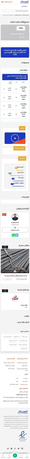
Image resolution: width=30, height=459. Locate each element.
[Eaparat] (8, 448)
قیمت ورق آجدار (24, 348)
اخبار (17, 381)
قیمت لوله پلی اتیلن (7, 336)
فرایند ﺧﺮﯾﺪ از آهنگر (9, 366)
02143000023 (8, 2)
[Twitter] (18, 448)
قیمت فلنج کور (16, 336)
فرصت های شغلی (14, 384)
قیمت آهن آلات (25, 15)
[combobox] (15, 10)
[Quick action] (15, 455)
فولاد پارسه (24, 305)
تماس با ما (25, 381)
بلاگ (17, 378)
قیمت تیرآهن (24, 336)
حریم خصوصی (24, 384)
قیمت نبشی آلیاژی (13, 344)
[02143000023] (2, 2)
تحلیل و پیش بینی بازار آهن (22, 369)
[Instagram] (15, 448)
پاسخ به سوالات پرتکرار (9, 363)
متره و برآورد (25, 366)
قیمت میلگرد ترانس (23, 340)
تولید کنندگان (11, 369)
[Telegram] (11, 448)
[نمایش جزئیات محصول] (4, 89)
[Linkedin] (22, 448)
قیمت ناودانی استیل (23, 344)
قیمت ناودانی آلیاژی (13, 340)
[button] (15, 138)
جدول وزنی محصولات (22, 363)
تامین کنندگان (18, 15)
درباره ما (26, 378)
